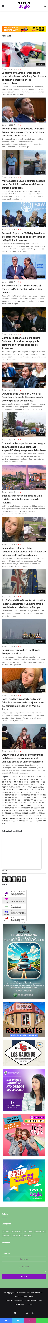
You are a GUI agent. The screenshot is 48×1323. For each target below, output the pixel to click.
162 (41, 800)
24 (10, 779)
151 (6, 800)
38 (44, 779)
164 (3, 803)
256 (44, 818)
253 (33, 818)
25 (12, 779)
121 (42, 792)
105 (36, 790)
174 (34, 803)
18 (40, 777)
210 (20, 810)
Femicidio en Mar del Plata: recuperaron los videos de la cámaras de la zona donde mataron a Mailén (24, 551)
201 (32, 808)
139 (12, 797)
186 (28, 805)
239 (30, 816)
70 (34, 784)
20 (44, 777)
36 (39, 779)
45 (17, 782)
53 (37, 782)
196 (16, 808)
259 (10, 821)
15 (33, 777)
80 (14, 787)
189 (37, 805)
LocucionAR (28, 1297)
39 (3, 782)
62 (15, 784)
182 (15, 805)
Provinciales (16, 1231)
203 (38, 808)
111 (12, 792)
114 (21, 792)
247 (13, 818)
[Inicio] (24, 5)
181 (12, 805)
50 (30, 782)
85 (26, 787)
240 (33, 816)
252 (30, 818)
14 (31, 777)
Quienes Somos (17, 1300)
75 (3, 787)
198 (22, 808)
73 (41, 784)
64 (20, 784)
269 (44, 821)
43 (12, 782)
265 (30, 821)
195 (12, 808)
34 (34, 779)
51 (32, 782)
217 (42, 810)
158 (28, 800)
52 (34, 782)
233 (9, 816)
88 (34, 787)
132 (34, 795)
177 (43, 803)
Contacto (6, 1253)
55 (42, 782)
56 (44, 782)
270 (3, 823)
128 (22, 795)
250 (23, 818)
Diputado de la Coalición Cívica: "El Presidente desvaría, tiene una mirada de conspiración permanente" (22, 397)
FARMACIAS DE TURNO (33, 1300)
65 (22, 784)
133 (38, 795)
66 (25, 784)
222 (16, 813)
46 (20, 782)
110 (9, 792)
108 (3, 792)
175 (37, 803)
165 (6, 803)
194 (9, 808)
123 (6, 795)
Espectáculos (39, 1231)
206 (6, 810)
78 (10, 787)
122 (3, 795)
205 (3, 810)
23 (7, 779)
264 (27, 821)
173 (31, 803)
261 (17, 821)
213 (29, 810)
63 (17, 784)
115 (24, 792)
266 (33, 821)
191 (44, 805)
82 (19, 787)
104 (33, 790)
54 (39, 782)
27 (17, 779)
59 (8, 784)
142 (22, 797)
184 (22, 805)
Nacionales (28, 1231)
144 (28, 797)
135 (44, 795)
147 (38, 797)
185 (25, 805)
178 (3, 805)
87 (31, 787)
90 (39, 787)
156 (22, 800)
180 (9, 805)
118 (33, 792)
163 (44, 800)
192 (3, 808)
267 (37, 821)
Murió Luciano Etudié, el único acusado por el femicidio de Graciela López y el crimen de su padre (23, 184)
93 (3, 790)
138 (9, 797)
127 (19, 795)
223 (19, 813)
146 (34, 797)
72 (39, 784)
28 (20, 779)
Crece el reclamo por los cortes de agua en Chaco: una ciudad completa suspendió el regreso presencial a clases (24, 447)
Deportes (6, 1235)
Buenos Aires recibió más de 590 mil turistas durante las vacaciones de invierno (22, 499)
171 (25, 803)
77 (7, 787)
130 (28, 795)
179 (6, 805)
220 (9, 813)
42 (10, 782)
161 (38, 800)
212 (26, 810)
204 (42, 808)
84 (24, 787)
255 (40, 818)
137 (6, 797)
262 (20, 821)
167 (12, 803)
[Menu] (3, 6)
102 (26, 790)
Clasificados (19, 1304)
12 (27, 777)
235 (16, 816)
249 (20, 818)
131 (32, 795)
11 (24, 777)
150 (3, 800)
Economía (27, 1235)
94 (5, 790)
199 (25, 808)
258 (6, 821)
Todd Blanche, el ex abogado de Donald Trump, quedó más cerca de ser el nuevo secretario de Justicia (23, 132)
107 (42, 790)
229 (40, 813)
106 (39, 790)
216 (39, 810)
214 (33, 810)
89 (36, 787)
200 (28, 808)
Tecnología (17, 1235)
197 (19, 808)
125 (12, 795)
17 (38, 777)
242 (40, 816)
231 (3, 816)
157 (25, 800)
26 (15, 779)
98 (15, 790)
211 (23, 810)
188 (34, 805)
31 (27, 779)
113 (18, 792)
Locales (6, 1231)
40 (5, 782)
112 (15, 792)
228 (36, 813)
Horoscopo (22, 922)
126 (16, 795)
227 (33, 813)
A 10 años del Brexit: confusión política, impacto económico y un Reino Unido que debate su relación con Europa (24, 604)
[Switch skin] (45, 6)
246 (10, 818)
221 (13, 813)
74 (43, 784)
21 (3, 779)
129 (25, 795)
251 (27, 818)
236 (20, 816)
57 (3, 784)
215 (36, 810)
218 (3, 813)
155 (19, 800)
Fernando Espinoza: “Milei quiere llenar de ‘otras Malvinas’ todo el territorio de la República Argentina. (24, 237)
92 (43, 787)
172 (28, 803)
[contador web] (14, 882)
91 (41, 787)
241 (37, 816)
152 (9, 800)
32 (29, 779)
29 (22, 779)
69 (32, 784)
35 (37, 779)
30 (25, 779)
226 (30, 813)
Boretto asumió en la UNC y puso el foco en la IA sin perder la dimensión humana (22, 289)
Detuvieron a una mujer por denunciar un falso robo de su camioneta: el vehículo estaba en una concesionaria (22, 758)
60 (10, 784)
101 (23, 790)
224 (23, 813)
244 (3, 818)
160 (34, 800)
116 (27, 792)
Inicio (8, 1300)
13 (29, 777)
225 (26, 813)
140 (16, 797)
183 (18, 805)
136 (3, 797)
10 (22, 777)
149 (44, 797)
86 (29, 787)
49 (27, 782)
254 (37, 818)
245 (6, 818)
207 (10, 810)
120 (38, 792)
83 (22, 787)
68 (29, 784)
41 (7, 782)
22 (5, 779)
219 (6, 813)
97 (13, 790)
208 (13, 810)
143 (25, 797)
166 (9, 803)
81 (17, 787)
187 (31, 805)
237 (23, 816)
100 (20, 790)
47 (22, 782)
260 (13, 821)
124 (9, 795)
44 (15, 782)
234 (13, 816)
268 (40, 821)
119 (35, 792)
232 (6, 816)
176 (40, 803)
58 (5, 784)
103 (29, 790)
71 (36, 784)
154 (15, 800)
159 (31, 800)
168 (16, 803)
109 (6, 792)
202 (35, 808)
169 (19, 803)
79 (12, 787)
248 (17, 818)
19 (42, 777)
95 (8, 790)
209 (17, 810)
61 (12, 784)
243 (44, 816)
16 (35, 777)
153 (12, 800)
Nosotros (6, 1243)
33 (32, 779)
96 (10, 790)
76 (5, 787)
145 (31, 797)
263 (23, 821)
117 (30, 792)
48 (25, 782)
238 (27, 816)
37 (41, 779)
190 (41, 805)
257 (3, 821)
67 (27, 784)
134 (41, 795)
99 (17, 790)
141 (19, 797)
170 (22, 803)
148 (41, 797)
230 (43, 813)
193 (6, 808)
